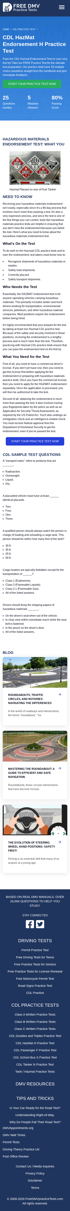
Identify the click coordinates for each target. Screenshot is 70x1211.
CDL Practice (35, 993)
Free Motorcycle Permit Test (35, 978)
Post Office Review (16, 1156)
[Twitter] (40, 927)
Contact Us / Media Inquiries (35, 1166)
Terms (35, 1187)
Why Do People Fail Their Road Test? (35, 1122)
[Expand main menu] (61, 8)
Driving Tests (35, 940)
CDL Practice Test (24, 29)
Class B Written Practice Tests (35, 1021)
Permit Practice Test (35, 950)
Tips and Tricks (35, 1098)
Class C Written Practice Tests (35, 1029)
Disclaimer (35, 1180)
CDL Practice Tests (35, 1005)
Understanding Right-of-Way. (35, 1115)
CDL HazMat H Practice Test (35, 1043)
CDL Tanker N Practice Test (35, 1064)
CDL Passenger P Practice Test (35, 1050)
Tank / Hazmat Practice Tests (35, 1071)
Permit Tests (11, 1142)
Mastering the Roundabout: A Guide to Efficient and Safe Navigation (35, 765)
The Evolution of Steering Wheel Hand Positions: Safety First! (35, 839)
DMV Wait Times (14, 1135)
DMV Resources (35, 1084)
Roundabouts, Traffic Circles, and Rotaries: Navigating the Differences (35, 691)
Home (6, 29)
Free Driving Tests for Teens (35, 957)
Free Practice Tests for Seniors (35, 964)
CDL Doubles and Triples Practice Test (35, 1036)
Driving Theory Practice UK (21, 1149)
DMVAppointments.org (18, 1128)
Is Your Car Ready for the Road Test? (35, 1108)
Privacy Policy (35, 1173)
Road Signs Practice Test (35, 985)
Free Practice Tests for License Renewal (35, 971)
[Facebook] (30, 927)
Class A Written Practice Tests (35, 1014)
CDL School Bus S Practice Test (35, 1057)
